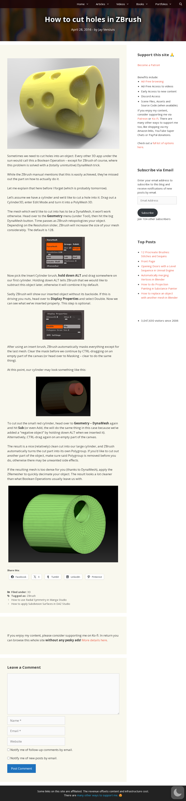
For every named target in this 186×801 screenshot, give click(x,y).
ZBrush (31, 596)
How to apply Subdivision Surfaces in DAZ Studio (40, 604)
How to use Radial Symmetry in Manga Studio (39, 600)
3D (29, 592)
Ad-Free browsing (152, 81)
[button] (177, 792)
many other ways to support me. (97, 795)
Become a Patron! (149, 65)
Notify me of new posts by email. (33, 758)
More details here (94, 640)
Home (81, 4)
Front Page (148, 261)
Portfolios (161, 4)
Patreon (143, 118)
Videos (120, 4)
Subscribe (147, 213)
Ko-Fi (155, 118)
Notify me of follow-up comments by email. (41, 750)
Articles (100, 4)
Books (140, 4)
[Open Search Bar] (180, 4)
